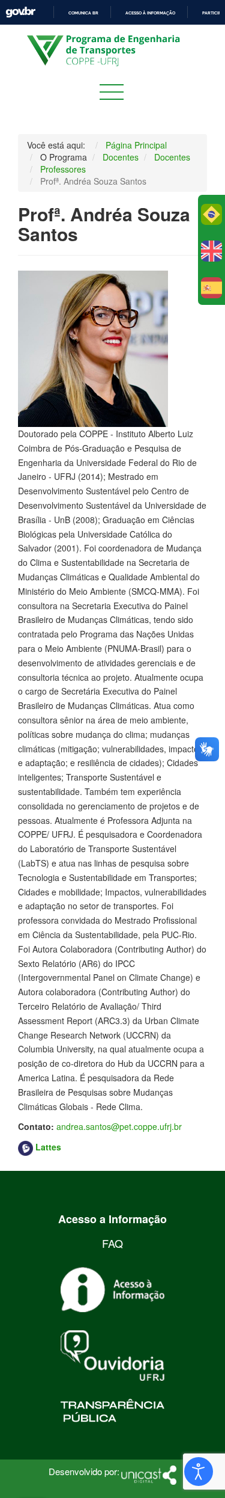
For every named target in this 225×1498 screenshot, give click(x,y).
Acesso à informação (150, 13)
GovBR (20, 12)
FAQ (112, 1243)
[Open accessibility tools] (198, 1471)
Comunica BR (83, 13)
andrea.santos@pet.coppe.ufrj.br (119, 1126)
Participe (212, 13)
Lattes (48, 1147)
